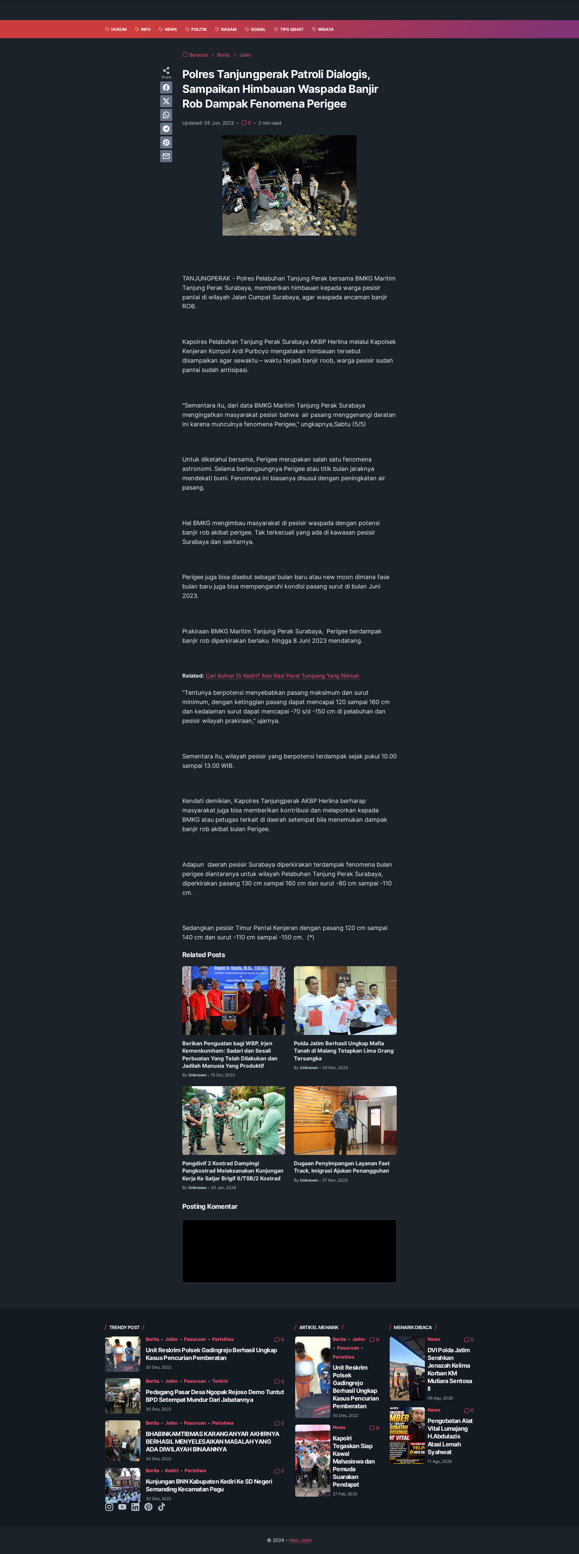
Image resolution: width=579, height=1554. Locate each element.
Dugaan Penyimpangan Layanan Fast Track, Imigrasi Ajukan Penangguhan (342, 1167)
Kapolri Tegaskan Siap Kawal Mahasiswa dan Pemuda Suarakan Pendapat (354, 1461)
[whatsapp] (166, 115)
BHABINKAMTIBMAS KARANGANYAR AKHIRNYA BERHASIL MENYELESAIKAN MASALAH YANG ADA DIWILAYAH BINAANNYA (212, 1441)
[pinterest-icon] (148, 1507)
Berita (152, 1339)
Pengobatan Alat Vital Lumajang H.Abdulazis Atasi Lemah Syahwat (450, 1436)
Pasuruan (195, 1339)
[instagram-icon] (109, 1507)
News (339, 1427)
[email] (166, 156)
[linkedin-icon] (135, 1507)
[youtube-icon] (122, 1507)
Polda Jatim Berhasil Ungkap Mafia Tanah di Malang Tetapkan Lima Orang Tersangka (344, 1051)
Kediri (172, 1470)
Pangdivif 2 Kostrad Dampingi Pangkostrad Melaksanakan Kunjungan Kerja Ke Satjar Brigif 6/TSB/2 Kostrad (232, 1171)
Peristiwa (223, 1339)
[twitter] (166, 101)
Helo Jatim (300, 1540)
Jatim (171, 1339)
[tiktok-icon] (161, 1507)
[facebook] (166, 87)
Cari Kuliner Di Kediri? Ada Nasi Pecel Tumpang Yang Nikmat (282, 675)
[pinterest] (166, 142)
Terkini (220, 1381)
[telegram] (166, 129)
